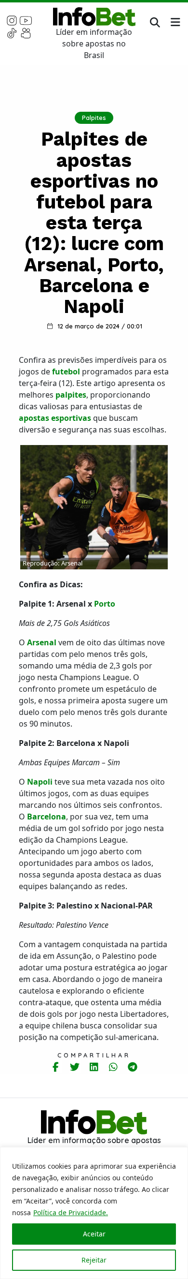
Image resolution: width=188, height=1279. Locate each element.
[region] (94, 1213)
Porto (104, 603)
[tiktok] (12, 32)
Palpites (94, 117)
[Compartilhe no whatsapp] (113, 1066)
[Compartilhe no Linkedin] (94, 1066)
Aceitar (94, 1233)
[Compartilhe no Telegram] (133, 1066)
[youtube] (26, 20)
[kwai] (26, 32)
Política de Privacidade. (70, 1212)
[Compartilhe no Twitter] (75, 1066)
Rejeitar (94, 1259)
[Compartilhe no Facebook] (56, 1066)
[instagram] (12, 20)
